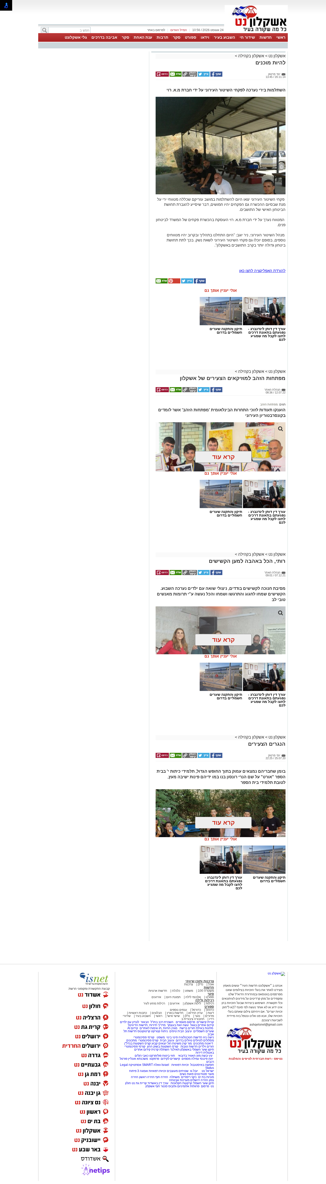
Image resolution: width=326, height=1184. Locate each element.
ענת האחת (143, 37)
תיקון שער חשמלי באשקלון (197, 1049)
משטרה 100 (206, 990)
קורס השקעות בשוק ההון (163, 1046)
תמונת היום (173, 997)
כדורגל (210, 1010)
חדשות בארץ (175, 1013)
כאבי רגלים (141, 1055)
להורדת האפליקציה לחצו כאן (262, 270)
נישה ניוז (208, 1037)
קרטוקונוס (144, 1031)
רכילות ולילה (204, 1000)
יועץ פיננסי (206, 1058)
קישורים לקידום (170, 1058)
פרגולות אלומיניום (188, 1086)
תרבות (162, 37)
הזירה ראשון (147, 1077)
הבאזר (145, 1022)
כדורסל (196, 1010)
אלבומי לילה (193, 997)
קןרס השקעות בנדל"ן (137, 1043)
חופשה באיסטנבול (202, 1065)
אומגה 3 (142, 1071)
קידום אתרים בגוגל (201, 1025)
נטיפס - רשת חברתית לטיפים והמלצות (255, 1058)
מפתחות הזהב (269, 404)
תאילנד (175, 1049)
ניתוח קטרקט (159, 1031)
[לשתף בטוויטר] (203, 75)
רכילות (210, 1003)
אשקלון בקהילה (251, 56)
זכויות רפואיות (180, 1065)
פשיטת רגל (174, 1043)
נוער (197, 1016)
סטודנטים (200, 1074)
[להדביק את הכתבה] (174, 282)
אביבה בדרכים (104, 37)
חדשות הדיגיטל (137, 1025)
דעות (211, 1013)
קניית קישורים (205, 1022)
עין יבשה (206, 1055)
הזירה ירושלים (199, 1080)
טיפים (173, 1031)
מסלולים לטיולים (203, 1040)
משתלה (175, 1077)
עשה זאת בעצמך (178, 1025)
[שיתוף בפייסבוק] (216, 75)
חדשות (266, 37)
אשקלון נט (276, 56)
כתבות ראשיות (138, 1013)
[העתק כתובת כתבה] (189, 75)
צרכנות (188, 984)
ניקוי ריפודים (189, 1077)
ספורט (190, 37)
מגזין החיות (170, 1028)
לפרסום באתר (156, 30)
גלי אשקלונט (76, 37)
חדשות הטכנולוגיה (190, 1037)
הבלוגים (157, 1013)
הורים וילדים (206, 1046)
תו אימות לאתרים (150, 1028)
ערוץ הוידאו (195, 1013)
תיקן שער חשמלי (203, 1083)
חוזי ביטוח (168, 1055)
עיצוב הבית (185, 1031)
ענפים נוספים (178, 1010)
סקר (176, 37)
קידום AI (132, 1028)
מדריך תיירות (157, 1025)
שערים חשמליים (203, 1031)
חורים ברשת (187, 1028)
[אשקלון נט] (276, 973)
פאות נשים (187, 1074)
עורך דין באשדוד (157, 1083)
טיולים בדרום (183, 1040)
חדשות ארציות (157, 990)
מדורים (209, 1016)
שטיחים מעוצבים (177, 1071)
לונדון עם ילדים (129, 1022)
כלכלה (176, 990)
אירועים (156, 997)
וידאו (205, 37)
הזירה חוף (161, 1077)
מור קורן (187, 1043)
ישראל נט (207, 1071)
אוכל (211, 984)
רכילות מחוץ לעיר (154, 1003)
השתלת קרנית (160, 1049)
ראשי (281, 37)
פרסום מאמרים (185, 1022)
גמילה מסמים (190, 1058)
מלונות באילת (204, 1028)
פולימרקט (155, 1055)
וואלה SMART (151, 1065)
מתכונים (131, 1040)
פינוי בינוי (172, 1037)
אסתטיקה (135, 1065)
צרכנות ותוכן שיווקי (199, 981)
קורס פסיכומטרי (148, 1040)
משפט (189, 990)
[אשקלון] (256, 32)
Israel (165, 1065)
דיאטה (209, 1043)
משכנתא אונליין (138, 1058)
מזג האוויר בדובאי (189, 1055)
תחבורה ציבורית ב (192, 1019)
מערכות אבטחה (179, 1080)
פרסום (204, 1086)
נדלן (200, 984)
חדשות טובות (189, 1046)
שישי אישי (173, 1016)
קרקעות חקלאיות (181, 1083)
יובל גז (194, 1071)
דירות (199, 1052)
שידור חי (247, 37)
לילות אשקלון (192, 1003)
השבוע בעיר (224, 37)
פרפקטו (154, 1058)
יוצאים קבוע (159, 1043)
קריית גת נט (139, 1083)
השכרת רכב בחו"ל (162, 1022)
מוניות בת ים (205, 1077)
